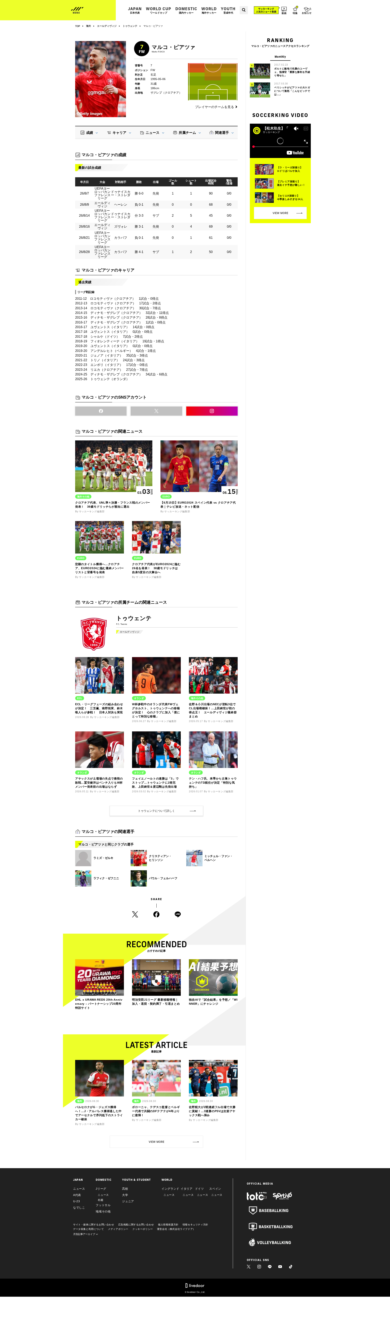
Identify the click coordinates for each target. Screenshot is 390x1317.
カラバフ (120, 237)
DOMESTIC (186, 10)
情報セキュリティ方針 (195, 1224)
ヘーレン (120, 204)
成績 (89, 133)
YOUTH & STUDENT (136, 1179)
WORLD (209, 10)
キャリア (119, 133)
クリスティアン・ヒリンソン (160, 858)
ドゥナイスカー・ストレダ (120, 193)
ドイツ (199, 1188)
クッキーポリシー (142, 1229)
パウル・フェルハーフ (163, 878)
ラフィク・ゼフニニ (106, 878)
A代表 (77, 1195)
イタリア (187, 1188)
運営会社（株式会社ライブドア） (176, 1229)
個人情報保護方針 (168, 1224)
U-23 (76, 1201)
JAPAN (135, 10)
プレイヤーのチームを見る (214, 107)
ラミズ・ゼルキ (103, 858)
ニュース (152, 133)
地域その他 (103, 1211)
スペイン (215, 1188)
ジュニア (128, 1201)
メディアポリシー (118, 1229)
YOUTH (228, 10)
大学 (125, 1195)
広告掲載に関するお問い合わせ (136, 1224)
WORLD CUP (158, 10)
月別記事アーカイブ (84, 1234)
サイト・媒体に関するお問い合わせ (93, 1224)
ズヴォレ (120, 226)
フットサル (103, 1205)
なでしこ (79, 1207)
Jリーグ (101, 1188)
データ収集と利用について (88, 1229)
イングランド (170, 1188)
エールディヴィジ (129, 631)
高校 (125, 1188)
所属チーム (187, 133)
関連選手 (222, 133)
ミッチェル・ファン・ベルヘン (218, 858)
